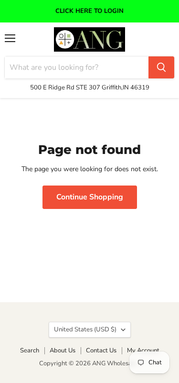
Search (29, 350)
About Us (62, 350)
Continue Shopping (89, 197)
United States (85, 329)
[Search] (161, 67)
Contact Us (101, 350)
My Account (143, 350)
